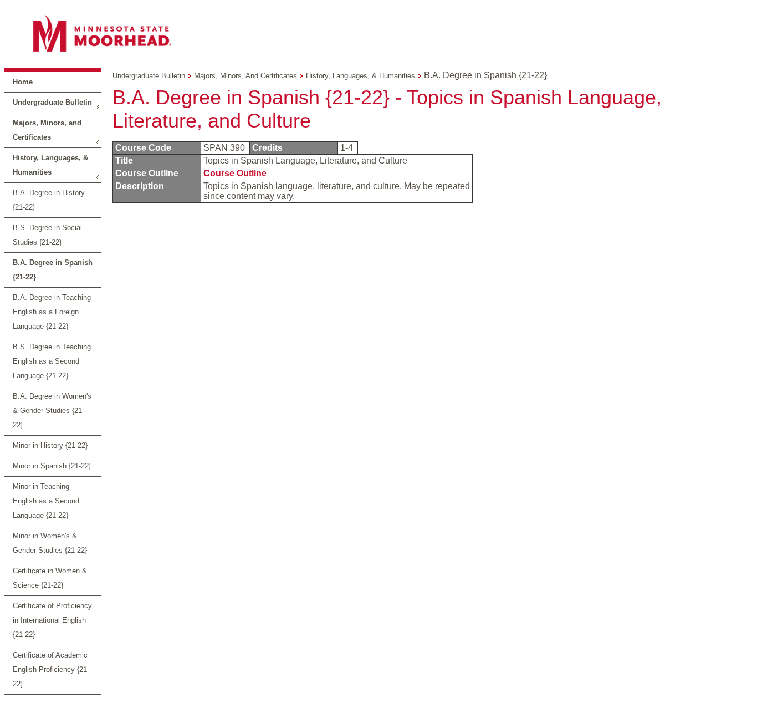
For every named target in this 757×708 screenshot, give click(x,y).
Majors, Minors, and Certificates (47, 130)
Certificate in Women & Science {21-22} (50, 578)
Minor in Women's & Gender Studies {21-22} (50, 543)
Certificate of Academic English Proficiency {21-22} (51, 669)
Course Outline (235, 173)
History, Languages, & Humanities (50, 165)
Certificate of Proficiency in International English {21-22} (52, 620)
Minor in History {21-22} (50, 445)
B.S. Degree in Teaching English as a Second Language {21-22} (52, 361)
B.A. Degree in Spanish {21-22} (53, 269)
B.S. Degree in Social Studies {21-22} (47, 234)
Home (23, 82)
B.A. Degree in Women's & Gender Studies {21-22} (52, 410)
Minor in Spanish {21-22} (52, 466)
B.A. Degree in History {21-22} (49, 200)
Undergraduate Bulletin (52, 102)
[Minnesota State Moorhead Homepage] (378, 33)
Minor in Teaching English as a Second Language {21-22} (46, 500)
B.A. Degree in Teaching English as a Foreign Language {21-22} (52, 311)
